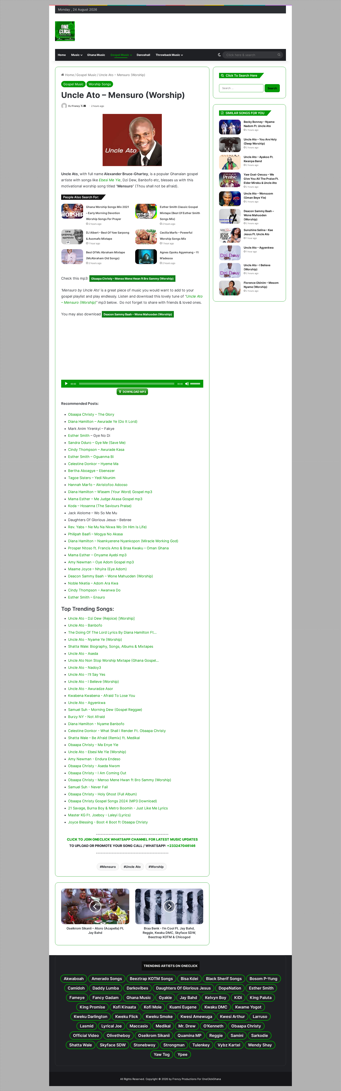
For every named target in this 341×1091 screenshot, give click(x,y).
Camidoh (76, 988)
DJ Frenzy (74, 105)
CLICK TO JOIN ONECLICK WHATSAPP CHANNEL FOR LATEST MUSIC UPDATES (132, 839)
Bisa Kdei (189, 978)
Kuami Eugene (183, 1007)
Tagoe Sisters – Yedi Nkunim (91, 478)
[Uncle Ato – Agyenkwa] (230, 252)
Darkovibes (137, 988)
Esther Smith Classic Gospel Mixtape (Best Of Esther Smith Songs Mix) (180, 213)
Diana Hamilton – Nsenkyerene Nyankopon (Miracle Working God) (123, 541)
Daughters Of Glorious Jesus (183, 988)
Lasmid (87, 1026)
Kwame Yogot (248, 1007)
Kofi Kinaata (124, 1007)
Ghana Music (96, 54)
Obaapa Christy (246, 1026)
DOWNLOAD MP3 (134, 391)
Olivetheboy (118, 1035)
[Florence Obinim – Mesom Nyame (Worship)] (230, 288)
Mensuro (109, 867)
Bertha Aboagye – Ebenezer (91, 471)
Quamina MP (189, 1035)
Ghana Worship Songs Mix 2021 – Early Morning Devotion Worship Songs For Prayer (107, 213)
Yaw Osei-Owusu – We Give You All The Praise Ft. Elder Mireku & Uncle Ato (261, 178)
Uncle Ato (133, 867)
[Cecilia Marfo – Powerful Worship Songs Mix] (146, 236)
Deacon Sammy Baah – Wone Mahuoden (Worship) (138, 314)
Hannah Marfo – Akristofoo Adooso (97, 485)
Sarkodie (259, 1035)
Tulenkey (201, 1045)
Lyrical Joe (111, 1026)
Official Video (86, 1035)
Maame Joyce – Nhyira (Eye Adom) (97, 569)
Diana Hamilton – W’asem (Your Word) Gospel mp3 (110, 492)
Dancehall (143, 54)
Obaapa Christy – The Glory (91, 414)
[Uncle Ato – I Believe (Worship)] (230, 270)
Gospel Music (120, 54)
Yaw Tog (162, 1054)
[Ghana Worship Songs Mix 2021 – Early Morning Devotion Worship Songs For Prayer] (72, 211)
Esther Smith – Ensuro (86, 597)
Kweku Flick (126, 1016)
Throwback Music (168, 54)
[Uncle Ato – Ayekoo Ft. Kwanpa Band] (230, 162)
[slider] (195, 383)
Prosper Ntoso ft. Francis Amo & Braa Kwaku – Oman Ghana (118, 548)
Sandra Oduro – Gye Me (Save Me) (97, 443)
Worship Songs (100, 84)
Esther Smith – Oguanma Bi (91, 457)
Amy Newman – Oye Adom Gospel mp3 (101, 562)
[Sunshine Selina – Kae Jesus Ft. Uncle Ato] (230, 235)
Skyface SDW (113, 1045)
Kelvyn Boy (215, 997)
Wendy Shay (260, 1045)
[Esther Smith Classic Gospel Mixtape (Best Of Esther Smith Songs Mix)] (146, 211)
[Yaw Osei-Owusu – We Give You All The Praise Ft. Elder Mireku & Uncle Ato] (230, 179)
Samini (237, 1035)
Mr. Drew (187, 1026)
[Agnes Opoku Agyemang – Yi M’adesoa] (146, 256)
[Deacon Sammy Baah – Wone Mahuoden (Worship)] (230, 216)
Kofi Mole (153, 1007)
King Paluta (261, 997)
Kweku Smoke (159, 1016)
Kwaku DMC (215, 1007)
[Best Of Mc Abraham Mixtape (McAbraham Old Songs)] (72, 256)
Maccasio (139, 1026)
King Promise (92, 1007)
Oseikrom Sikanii (154, 1035)
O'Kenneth (213, 1026)
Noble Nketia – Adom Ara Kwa (93, 583)
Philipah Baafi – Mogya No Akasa (95, 534)
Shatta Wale (80, 1045)
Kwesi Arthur (232, 1016)
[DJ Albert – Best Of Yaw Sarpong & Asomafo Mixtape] (72, 236)
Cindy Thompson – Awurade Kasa (96, 449)
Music (75, 54)
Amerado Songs (107, 978)
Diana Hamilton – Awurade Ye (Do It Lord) (103, 421)
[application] (132, 384)
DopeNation (230, 988)
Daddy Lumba (106, 988)
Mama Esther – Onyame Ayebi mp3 (97, 555)
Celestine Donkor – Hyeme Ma (93, 464)
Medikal (163, 1026)
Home (62, 54)
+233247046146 (181, 846)
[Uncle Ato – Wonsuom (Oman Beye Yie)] (230, 198)
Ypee (182, 1054)
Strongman (174, 1045)
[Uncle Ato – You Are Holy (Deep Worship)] (230, 144)
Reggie (216, 1035)
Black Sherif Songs (224, 978)
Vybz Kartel (229, 1045)
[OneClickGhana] (65, 31)
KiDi (238, 997)
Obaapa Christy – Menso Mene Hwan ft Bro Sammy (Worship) (132, 278)
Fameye (77, 997)
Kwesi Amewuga (196, 1016)
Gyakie (165, 997)
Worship (157, 867)
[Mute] (187, 384)
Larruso (260, 1016)
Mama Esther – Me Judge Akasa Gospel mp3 (105, 499)
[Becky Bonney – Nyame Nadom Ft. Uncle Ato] (230, 127)
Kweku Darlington (90, 1016)
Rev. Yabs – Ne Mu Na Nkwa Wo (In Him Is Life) (107, 527)
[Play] (66, 384)
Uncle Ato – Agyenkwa (259, 247)
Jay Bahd (188, 997)
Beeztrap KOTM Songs (151, 978)
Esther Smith (79, 435)
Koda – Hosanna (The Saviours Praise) (100, 506)
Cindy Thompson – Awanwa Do (94, 590)
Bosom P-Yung (263, 978)
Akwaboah (74, 978)
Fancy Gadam (106, 997)
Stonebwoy (145, 1045)
